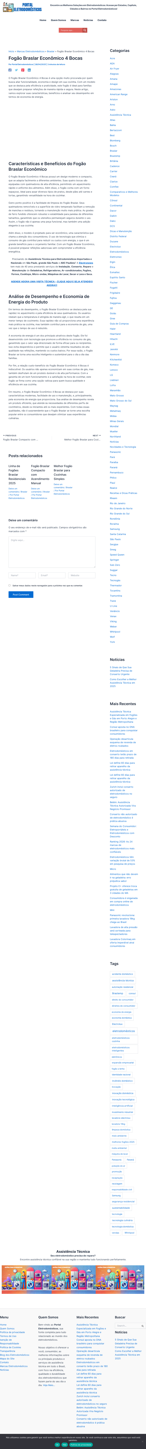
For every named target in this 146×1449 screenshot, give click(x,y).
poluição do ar (118, 1166)
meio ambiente (119, 1136)
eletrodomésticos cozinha (121, 1040)
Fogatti (113, 287)
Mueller (114, 431)
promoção (117, 1171)
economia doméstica (122, 1018)
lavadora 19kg (118, 1124)
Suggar (114, 570)
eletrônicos (117, 1057)
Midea (113, 416)
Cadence (114, 166)
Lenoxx (114, 369)
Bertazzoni (116, 130)
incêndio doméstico (122, 1080)
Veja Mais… (49, 1385)
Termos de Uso (8, 1336)
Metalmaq (115, 410)
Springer (114, 559)
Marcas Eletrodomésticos (14, 1366)
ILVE (112, 344)
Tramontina (116, 595)
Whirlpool (115, 631)
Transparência (7, 1351)
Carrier (113, 171)
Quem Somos (7, 1328)
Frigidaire (115, 292)
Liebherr (114, 380)
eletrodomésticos (123, 1031)
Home (3, 1324)
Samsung (115, 529)
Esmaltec (115, 272)
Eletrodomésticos (119, 251)
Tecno (113, 575)
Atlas (112, 120)
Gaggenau (115, 303)
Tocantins (115, 590)
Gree (112, 318)
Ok (57, 1445)
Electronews (86, 262)
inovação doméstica (122, 1093)
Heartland (115, 333)
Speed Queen (117, 554)
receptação (117, 1178)
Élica (112, 267)
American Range (118, 94)
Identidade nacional (121, 1074)
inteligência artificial (122, 1105)
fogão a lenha (118, 1068)
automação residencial (122, 987)
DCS (112, 226)
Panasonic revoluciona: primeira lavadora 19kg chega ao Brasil (122, 918)
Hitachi (113, 339)
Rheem (113, 498)
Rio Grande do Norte (121, 508)
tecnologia (117, 1214)
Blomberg (115, 140)
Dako (113, 220)
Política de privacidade (12, 1332)
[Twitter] (16, 69)
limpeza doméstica (121, 1129)
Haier (113, 328)
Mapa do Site (7, 1358)
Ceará (113, 176)
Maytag (114, 405)
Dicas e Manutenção (121, 231)
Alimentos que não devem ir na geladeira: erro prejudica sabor (124, 877)
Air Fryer (114, 68)
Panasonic (115, 452)
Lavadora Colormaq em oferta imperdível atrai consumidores (122, 942)
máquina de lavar (120, 1154)
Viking (113, 621)
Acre (112, 58)
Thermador (116, 585)
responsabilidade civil (122, 1189)
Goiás (113, 313)
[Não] (142, 1441)
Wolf (112, 636)
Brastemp (115, 155)
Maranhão (115, 390)
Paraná (113, 467)
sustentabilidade (121, 1208)
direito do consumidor (122, 999)
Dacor (113, 210)
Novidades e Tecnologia (123, 446)
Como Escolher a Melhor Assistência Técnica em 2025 (123, 683)
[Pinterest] (22, 69)
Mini (112, 910)
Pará (112, 457)
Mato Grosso (117, 395)
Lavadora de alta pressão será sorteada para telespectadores (123, 930)
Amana (113, 78)
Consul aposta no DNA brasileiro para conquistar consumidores (124, 730)
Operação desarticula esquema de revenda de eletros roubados (123, 742)
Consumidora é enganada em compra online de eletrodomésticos (124, 901)
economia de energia (121, 1012)
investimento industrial (122, 1112)
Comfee (114, 186)
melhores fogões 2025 (123, 1142)
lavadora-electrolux (121, 1118)
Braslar (24, 491)
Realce (113, 487)
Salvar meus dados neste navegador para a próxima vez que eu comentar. (48, 585)
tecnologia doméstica (122, 1226)
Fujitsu (113, 298)
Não (65, 1445)
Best (112, 135)
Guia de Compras (119, 323)
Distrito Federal (118, 236)
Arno (112, 104)
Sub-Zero (115, 564)
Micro (113, 869)
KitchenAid (116, 359)
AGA (112, 63)
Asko (112, 109)
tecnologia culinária (122, 1220)
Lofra (113, 385)
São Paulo (115, 539)
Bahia (113, 125)
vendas (115, 1233)
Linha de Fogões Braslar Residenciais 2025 (17, 474)
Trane (113, 600)
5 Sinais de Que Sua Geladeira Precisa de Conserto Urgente (121, 671)
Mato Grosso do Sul (120, 400)
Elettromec (116, 256)
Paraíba (114, 462)
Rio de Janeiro (117, 503)
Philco (113, 477)
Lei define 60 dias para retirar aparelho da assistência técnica (122, 766)
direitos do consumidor (123, 1006)
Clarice (113, 181)
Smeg (113, 549)
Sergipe (114, 544)
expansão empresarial (123, 1062)
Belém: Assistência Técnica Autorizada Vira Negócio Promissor (123, 805)
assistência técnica (123, 980)
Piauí (112, 482)
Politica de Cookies (10, 1347)
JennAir (114, 349)
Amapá (113, 84)
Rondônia (115, 518)
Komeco (114, 364)
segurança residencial (123, 1201)
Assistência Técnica (120, 114)
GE (111, 308)
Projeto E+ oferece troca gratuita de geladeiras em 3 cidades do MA (124, 889)
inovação (116, 1087)
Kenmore (114, 354)
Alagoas (114, 73)
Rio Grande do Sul (119, 513)
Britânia (114, 161)
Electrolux (115, 246)
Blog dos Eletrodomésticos (14, 1354)
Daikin (113, 215)
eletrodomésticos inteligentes (121, 1049)
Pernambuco (116, 472)
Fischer (114, 282)
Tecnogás (115, 580)
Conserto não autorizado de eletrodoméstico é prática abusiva (123, 817)
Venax (113, 616)
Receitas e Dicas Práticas (123, 493)
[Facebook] (10, 69)
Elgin (112, 262)
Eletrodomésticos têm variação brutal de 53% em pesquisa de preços (122, 860)
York (112, 641)
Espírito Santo (117, 277)
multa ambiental (119, 1148)
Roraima (114, 523)
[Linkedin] (29, 69)
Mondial (114, 426)
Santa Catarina (118, 534)
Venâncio (115, 611)
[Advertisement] (52, 128)
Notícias (114, 441)
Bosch (113, 145)
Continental (116, 205)
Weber (113, 626)
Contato (4, 1362)
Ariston (114, 99)
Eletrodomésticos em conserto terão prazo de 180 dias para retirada (123, 754)
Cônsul (113, 200)
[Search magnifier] (84, 30)
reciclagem (117, 1183)
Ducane (114, 241)
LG (111, 375)
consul (132, 993)
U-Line (113, 606)
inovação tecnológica (123, 1099)
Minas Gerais (117, 421)
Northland (115, 436)
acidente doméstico (122, 974)
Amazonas (115, 89)
